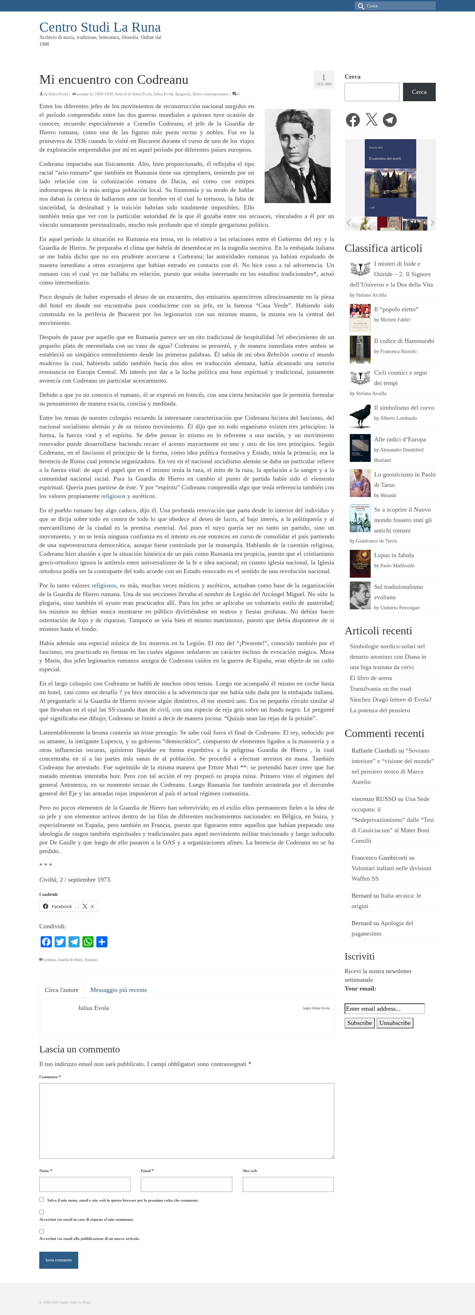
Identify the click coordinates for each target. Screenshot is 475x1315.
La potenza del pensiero (380, 710)
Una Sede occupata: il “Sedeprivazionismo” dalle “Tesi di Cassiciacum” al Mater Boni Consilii (393, 819)
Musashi (388, 495)
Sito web (250, 1171)
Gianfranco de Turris (376, 541)
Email (147, 1171)
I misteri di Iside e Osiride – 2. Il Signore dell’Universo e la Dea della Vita (391, 274)
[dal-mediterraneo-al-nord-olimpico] (416, 223)
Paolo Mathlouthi (397, 565)
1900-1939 (104, 94)
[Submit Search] (360, 5)
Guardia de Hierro (70, 960)
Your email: (360, 988)
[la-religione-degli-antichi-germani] (365, 223)
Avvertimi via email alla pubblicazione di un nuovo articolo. (89, 1238)
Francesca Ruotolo (398, 351)
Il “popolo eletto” (396, 309)
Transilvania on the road (380, 688)
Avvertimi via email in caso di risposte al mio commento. (86, 1219)
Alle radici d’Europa (400, 439)
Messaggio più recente (118, 989)
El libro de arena (371, 677)
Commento (50, 1077)
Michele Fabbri (395, 319)
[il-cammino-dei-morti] (390, 223)
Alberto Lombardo (398, 418)
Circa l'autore (62, 989)
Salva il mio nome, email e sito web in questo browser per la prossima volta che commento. (123, 1200)
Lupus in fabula (394, 555)
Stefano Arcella (371, 295)
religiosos (113, 495)
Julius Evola (58, 94)
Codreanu (49, 960)
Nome (45, 1171)
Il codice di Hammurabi (404, 340)
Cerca (353, 76)
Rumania (91, 960)
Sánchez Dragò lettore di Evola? (391, 699)
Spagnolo (183, 94)
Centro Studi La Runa (100, 27)
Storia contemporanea (210, 94)
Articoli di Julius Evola (133, 94)
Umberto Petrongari (400, 607)
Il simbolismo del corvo (404, 407)
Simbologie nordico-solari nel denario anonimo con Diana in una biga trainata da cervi (388, 657)
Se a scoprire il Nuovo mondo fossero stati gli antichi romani (403, 520)
